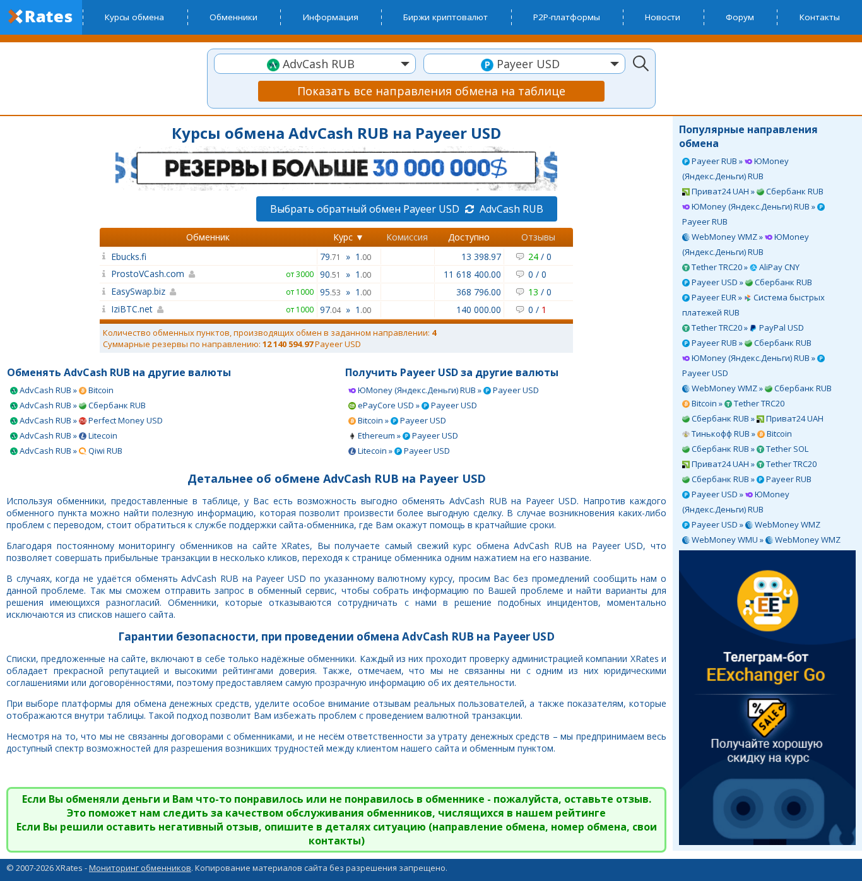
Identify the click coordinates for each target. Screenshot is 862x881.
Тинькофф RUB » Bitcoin (741, 433)
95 (330, 292)
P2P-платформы (566, 17)
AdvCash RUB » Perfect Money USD (90, 420)
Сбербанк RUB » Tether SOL (749, 448)
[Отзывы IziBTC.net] (103, 309)
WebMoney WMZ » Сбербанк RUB (761, 388)
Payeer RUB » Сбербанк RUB (751, 342)
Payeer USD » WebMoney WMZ (755, 524)
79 (330, 257)
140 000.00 (478, 310)
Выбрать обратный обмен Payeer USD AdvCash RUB (406, 209)
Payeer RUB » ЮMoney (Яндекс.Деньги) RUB (735, 168)
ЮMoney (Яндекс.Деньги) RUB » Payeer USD (749, 365)
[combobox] (315, 64)
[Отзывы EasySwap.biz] (103, 291)
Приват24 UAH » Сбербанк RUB (757, 191)
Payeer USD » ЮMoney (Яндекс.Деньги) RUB (735, 501)
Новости (662, 17)
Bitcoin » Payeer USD (401, 420)
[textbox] (315, 64)
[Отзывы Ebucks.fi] (103, 256)
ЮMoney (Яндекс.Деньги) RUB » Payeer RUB (749, 214)
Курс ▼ (348, 237)
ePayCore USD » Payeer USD (416, 405)
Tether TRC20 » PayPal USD (747, 327)
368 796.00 (478, 292)
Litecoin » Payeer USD (403, 450)
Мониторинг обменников (140, 867)
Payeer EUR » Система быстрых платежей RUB (753, 305)
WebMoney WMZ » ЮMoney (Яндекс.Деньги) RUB (745, 244)
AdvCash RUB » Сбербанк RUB (82, 405)
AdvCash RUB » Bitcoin (66, 390)
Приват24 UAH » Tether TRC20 (753, 464)
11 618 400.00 (472, 274)
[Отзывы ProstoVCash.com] (103, 274)
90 (330, 274)
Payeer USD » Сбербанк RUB (751, 282)
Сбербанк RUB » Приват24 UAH (757, 418)
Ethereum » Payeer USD (407, 435)
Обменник (208, 237)
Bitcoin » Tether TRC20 (737, 403)
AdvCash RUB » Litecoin (67, 435)
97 (330, 310)
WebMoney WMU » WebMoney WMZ (765, 539)
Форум (740, 17)
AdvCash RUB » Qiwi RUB (70, 450)
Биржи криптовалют (445, 17)
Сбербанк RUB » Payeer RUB (751, 479)
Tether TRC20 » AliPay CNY (745, 267)
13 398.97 (481, 257)
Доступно (469, 237)
